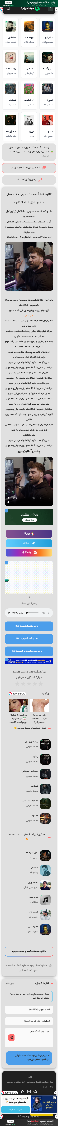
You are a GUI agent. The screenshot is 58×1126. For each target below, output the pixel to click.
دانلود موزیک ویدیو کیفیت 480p (26, 651)
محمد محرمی (33, 212)
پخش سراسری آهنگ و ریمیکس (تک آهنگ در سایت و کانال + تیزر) (30, 1084)
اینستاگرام (26, 553)
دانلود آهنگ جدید (38, 966)
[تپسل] (1, 9)
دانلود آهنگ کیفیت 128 (27, 639)
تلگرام (26, 543)
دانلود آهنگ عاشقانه (18, 966)
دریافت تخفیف (16, 1109)
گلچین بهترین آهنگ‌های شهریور (26, 168)
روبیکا (27, 534)
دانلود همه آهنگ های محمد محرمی (29, 951)
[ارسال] (11, 1037)
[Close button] (55, 1092)
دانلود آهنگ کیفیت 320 (26, 626)
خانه (30, 1077)
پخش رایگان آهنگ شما (26, 180)
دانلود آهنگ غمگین (29, 971)
